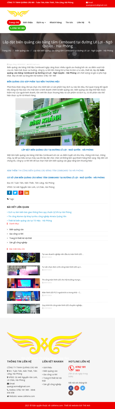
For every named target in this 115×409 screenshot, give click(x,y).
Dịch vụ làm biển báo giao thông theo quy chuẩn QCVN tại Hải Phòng (39, 212)
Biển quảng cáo (22, 50)
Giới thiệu (28, 22)
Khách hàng (56, 22)
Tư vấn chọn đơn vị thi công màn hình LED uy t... (62, 267)
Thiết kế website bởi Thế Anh (77, 405)
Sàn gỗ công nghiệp (18, 242)
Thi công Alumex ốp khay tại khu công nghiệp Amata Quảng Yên (37, 216)
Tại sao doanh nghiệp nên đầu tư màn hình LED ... (63, 254)
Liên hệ (80, 22)
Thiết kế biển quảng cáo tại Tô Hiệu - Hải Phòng (30, 220)
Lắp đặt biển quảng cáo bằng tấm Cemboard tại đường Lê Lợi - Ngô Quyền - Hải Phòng (73, 50)
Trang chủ (14, 22)
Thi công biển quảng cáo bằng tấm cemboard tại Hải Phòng (50, 170)
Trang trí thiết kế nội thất (20, 238)
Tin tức (69, 22)
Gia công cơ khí (16, 233)
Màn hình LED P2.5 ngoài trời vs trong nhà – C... (61, 292)
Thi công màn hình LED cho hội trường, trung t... (61, 279)
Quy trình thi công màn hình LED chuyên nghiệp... (62, 305)
